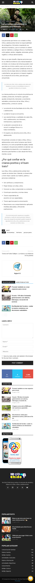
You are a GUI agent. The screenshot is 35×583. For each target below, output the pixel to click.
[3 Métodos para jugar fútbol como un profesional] (6, 538)
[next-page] (6, 315)
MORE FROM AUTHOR (22, 282)
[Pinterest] (12, 35)
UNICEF (8, 230)
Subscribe (28, 370)
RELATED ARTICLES (8, 282)
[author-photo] (17, 271)
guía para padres (28, 232)
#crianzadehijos (10, 232)
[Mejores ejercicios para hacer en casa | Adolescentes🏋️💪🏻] (6, 520)
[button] (3, 2)
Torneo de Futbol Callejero (10, 253)
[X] (8, 35)
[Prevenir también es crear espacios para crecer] (6, 289)
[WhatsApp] (16, 35)
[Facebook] (3, 35)
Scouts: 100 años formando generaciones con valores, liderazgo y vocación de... (20, 398)
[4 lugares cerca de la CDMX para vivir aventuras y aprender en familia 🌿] (6, 408)
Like (7, 370)
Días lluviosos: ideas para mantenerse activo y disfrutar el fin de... (22, 416)
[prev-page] (3, 315)
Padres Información (16, 6)
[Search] (32, 2)
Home (2, 6)
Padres (7, 6)
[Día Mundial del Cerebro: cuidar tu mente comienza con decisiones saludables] (6, 308)
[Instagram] (12, 487)
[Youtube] (27, 487)
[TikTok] (17, 487)
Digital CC (5, 29)
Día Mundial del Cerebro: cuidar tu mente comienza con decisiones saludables (22, 308)
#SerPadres (19, 232)
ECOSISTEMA (7, 384)
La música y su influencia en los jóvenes (25, 254)
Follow (17, 370)
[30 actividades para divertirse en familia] (6, 529)
